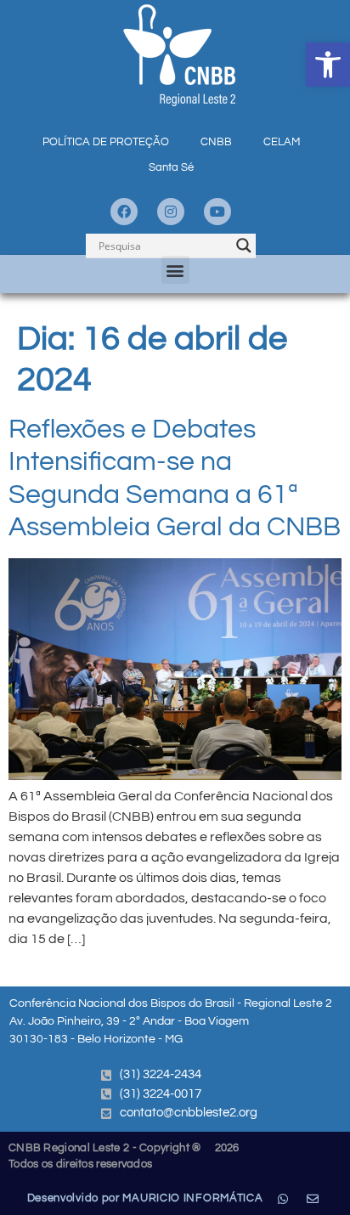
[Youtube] (217, 211)
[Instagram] (170, 211)
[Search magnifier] (244, 245)
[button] (328, 64)
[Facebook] (124, 211)
